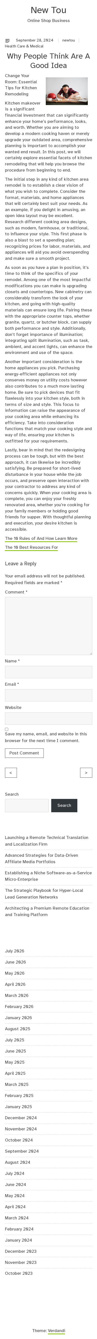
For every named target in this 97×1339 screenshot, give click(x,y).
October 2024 (19, 1140)
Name (12, 661)
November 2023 (21, 1262)
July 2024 (14, 1173)
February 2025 (19, 1096)
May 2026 (15, 973)
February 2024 (19, 1229)
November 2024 (21, 1129)
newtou (68, 40)
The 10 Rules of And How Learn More (41, 538)
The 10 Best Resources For (31, 547)
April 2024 (15, 1207)
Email (12, 684)
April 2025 (15, 1073)
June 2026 (15, 962)
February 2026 (19, 1007)
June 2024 (15, 1185)
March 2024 (17, 1218)
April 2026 (15, 984)
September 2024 (22, 1151)
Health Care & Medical (24, 46)
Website (13, 707)
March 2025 (17, 1084)
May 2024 (15, 1196)
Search (12, 794)
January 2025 (18, 1107)
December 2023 (21, 1251)
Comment (16, 592)
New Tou (48, 10)
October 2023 (19, 1273)
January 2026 (18, 1018)
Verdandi (56, 1331)
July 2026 (14, 951)
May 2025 (15, 1062)
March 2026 (17, 995)
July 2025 (14, 1040)
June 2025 (15, 1051)
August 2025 (17, 1029)
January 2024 (18, 1240)
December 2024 (21, 1118)
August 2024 (17, 1162)
